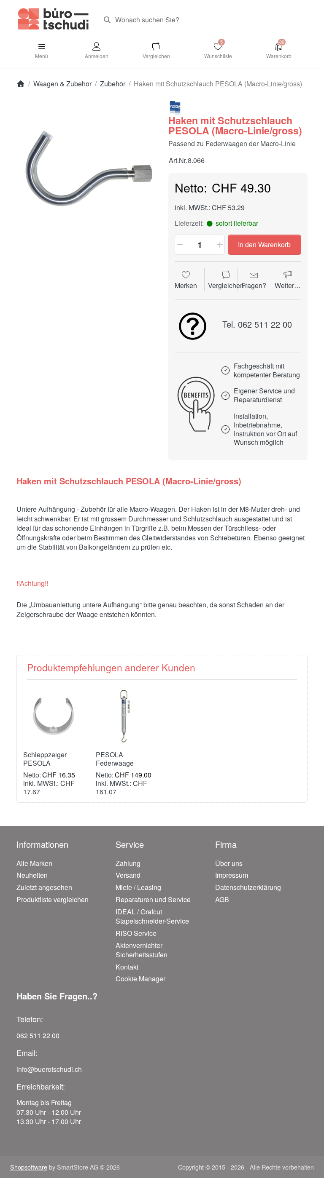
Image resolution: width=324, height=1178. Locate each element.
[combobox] (202, 20)
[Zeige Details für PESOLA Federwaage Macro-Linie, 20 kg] (125, 715)
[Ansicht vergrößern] (86, 170)
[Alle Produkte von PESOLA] (175, 107)
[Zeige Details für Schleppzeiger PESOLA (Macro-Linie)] (53, 715)
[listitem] (86, 170)
